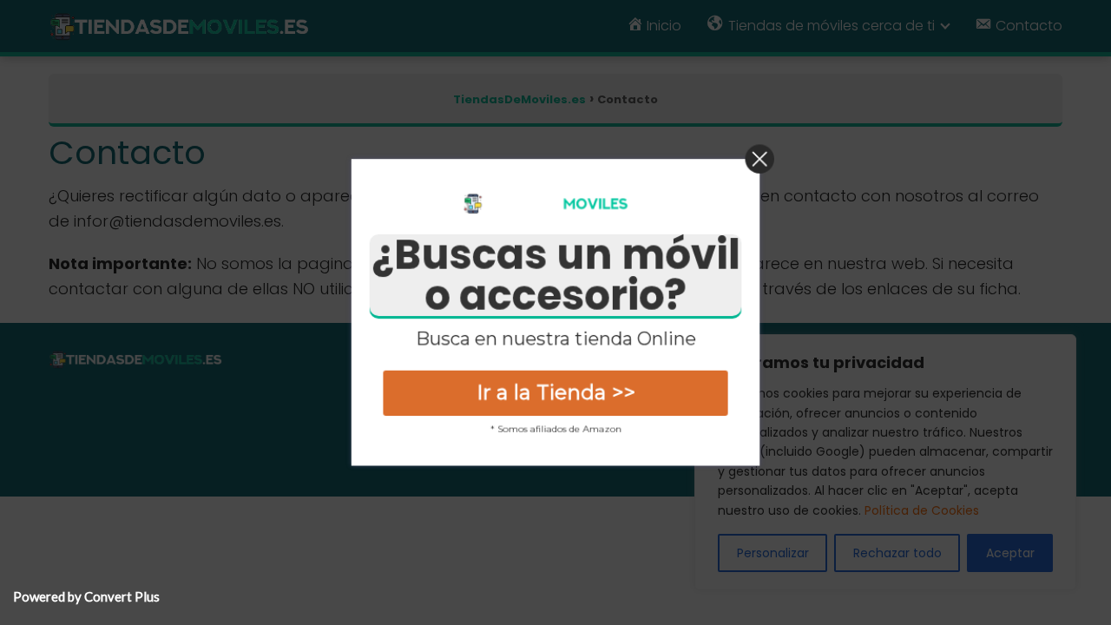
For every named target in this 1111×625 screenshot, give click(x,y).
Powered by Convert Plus (86, 596)
